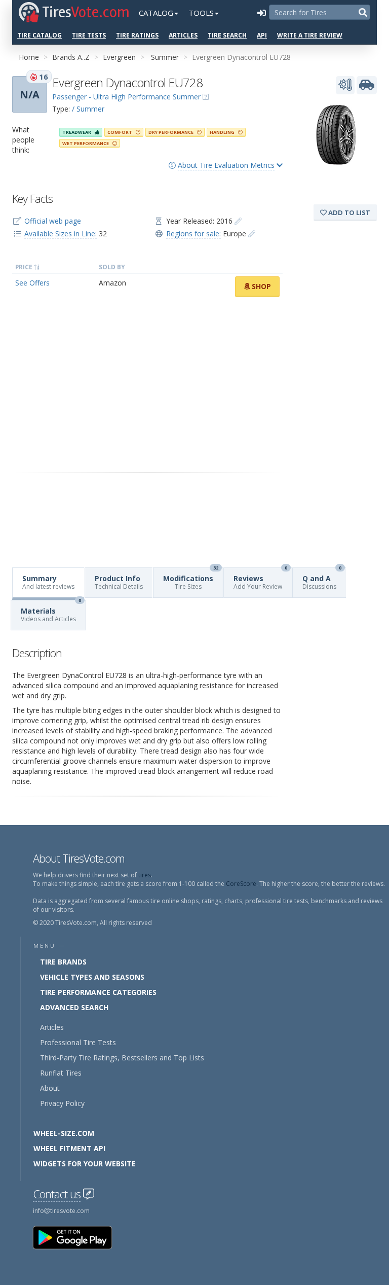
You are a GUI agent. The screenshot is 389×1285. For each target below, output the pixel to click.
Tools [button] (201, 13)
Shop (260, 286)
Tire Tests (89, 35)
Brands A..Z (71, 57)
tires (144, 875)
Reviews (260, 579)
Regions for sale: (193, 233)
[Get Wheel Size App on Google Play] (78, 1237)
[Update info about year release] (238, 221)
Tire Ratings (137, 35)
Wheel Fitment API (69, 1148)
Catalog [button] (156, 13)
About (50, 1088)
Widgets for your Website (84, 1163)
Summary (48, 582)
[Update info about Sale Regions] (251, 233)
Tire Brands (63, 962)
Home (29, 57)
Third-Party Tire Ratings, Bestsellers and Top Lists (122, 1057)
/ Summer (88, 109)
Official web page (52, 221)
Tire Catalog (39, 35)
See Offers (32, 283)
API (262, 35)
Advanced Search (74, 1007)
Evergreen (119, 57)
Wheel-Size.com (63, 1133)
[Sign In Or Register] (261, 12)
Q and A (321, 579)
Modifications (190, 579)
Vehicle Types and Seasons (92, 977)
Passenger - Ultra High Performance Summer (126, 96)
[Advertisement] (147, 385)
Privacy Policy (62, 1103)
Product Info (119, 582)
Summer (165, 57)
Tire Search (227, 35)
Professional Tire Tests (78, 1042)
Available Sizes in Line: (60, 233)
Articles (183, 35)
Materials (51, 611)
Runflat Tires (61, 1073)
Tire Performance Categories (98, 992)
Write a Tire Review (309, 35)
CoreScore (241, 883)
